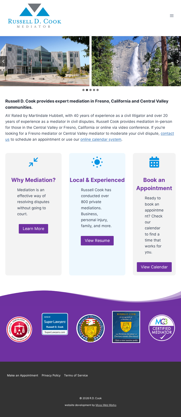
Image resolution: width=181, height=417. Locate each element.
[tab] (83, 90)
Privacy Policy (51, 375)
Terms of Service (76, 375)
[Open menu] (172, 15)
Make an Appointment (22, 375)
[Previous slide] (3, 61)
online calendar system (100, 139)
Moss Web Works (106, 405)
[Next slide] (177, 61)
